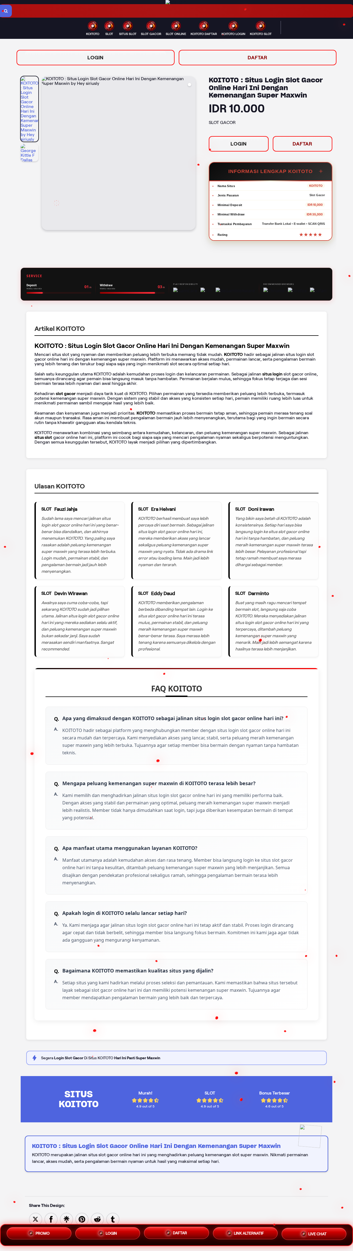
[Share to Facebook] (51, 1219)
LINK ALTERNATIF (249, 1235)
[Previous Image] (46, 154)
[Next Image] (191, 154)
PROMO (43, 1233)
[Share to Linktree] (66, 1219)
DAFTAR (258, 57)
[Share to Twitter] (35, 1219)
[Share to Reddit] (97, 1219)
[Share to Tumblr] (112, 1219)
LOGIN (95, 57)
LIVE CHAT (317, 1235)
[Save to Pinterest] (82, 1219)
